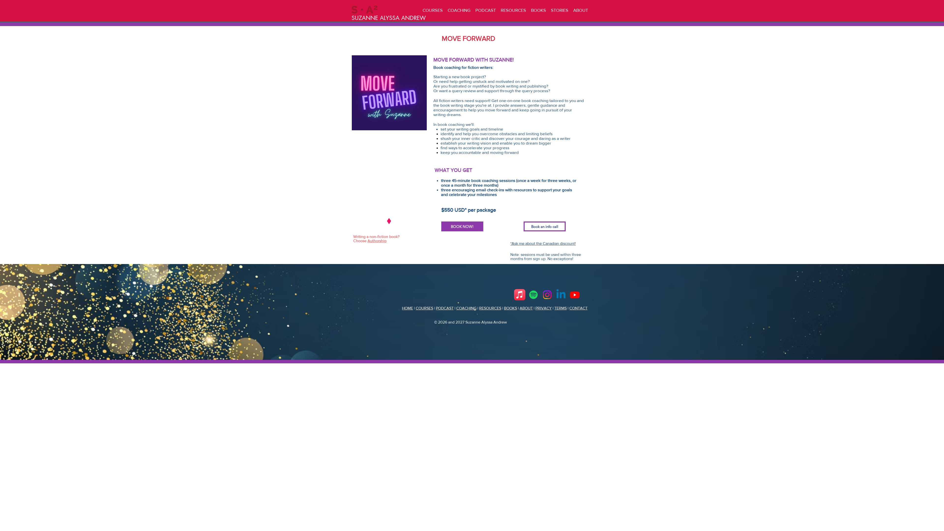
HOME (407, 308)
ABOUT (526, 308)
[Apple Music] (519, 294)
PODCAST (445, 308)
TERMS (560, 308)
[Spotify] (533, 294)
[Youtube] (574, 294)
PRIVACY (543, 308)
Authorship (377, 241)
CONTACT (578, 308)
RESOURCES (490, 308)
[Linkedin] (561, 294)
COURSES (424, 308)
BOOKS (510, 308)
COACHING (466, 308)
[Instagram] (547, 294)
